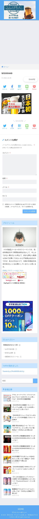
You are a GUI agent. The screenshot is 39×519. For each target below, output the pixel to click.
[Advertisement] (19, 43)
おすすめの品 (10, 349)
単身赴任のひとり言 (11, 345)
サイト (4, 196)
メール (5, 187)
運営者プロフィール (13, 356)
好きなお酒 (10, 353)
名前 (5, 178)
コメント (6, 153)
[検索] (35, 381)
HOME (20, 509)
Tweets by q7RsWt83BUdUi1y (13, 371)
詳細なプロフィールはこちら (13, 270)
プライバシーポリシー (19, 512)
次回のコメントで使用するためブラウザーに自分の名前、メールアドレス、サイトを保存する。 (20, 205)
